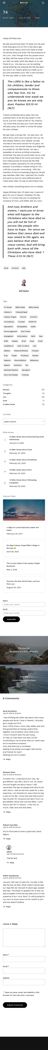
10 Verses (8, 307)
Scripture (17, 365)
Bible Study (20, 307)
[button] (4, 3)
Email (5, 609)
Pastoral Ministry (21, 351)
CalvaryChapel (21, 312)
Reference (34, 360)
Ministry (6, 390)
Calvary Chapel (10, 317)
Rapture (7, 360)
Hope (32, 341)
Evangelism (8, 336)
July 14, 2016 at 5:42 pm (12, 827)
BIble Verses (34, 307)
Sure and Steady (11, 375)
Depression (8, 326)
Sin (27, 365)
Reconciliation (20, 360)
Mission (7, 351)
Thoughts (7, 393)
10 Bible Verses (9, 404)
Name (5, 601)
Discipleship (22, 326)
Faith (33, 336)
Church (23, 317)
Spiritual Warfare (11, 370)
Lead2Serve (8, 346)
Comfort (15, 268)
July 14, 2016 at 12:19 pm (12, 713)
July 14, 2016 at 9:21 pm (15, 854)
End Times (25, 331)
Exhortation (22, 336)
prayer (14, 355)
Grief (37, 18)
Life (4, 397)
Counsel (21, 322)
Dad (23, 268)
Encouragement (10, 331)
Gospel (15, 341)
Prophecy (24, 355)
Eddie (33, 326)
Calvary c (8, 312)
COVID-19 (32, 322)
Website (6, 978)
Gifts (6, 341)
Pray (6, 355)
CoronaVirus (9, 322)
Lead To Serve (23, 346)
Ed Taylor (10, 18)
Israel (40, 341)
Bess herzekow (10, 711)
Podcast (35, 351)
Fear (41, 336)
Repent (7, 365)
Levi (34, 346)
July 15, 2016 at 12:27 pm (12, 878)
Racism (35, 355)
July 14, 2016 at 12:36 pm (12, 774)
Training (25, 375)
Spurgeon (26, 370)
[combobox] (24, 422)
